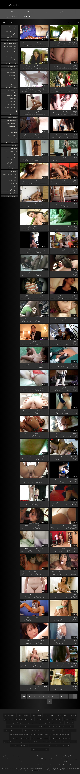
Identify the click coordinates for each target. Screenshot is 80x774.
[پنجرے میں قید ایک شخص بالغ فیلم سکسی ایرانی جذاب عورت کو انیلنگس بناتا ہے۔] (34, 523)
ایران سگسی (69, 723)
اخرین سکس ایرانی (23, 715)
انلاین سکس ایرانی (70, 719)
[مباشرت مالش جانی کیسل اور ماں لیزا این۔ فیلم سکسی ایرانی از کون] (34, 569)
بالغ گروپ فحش (11, 72)
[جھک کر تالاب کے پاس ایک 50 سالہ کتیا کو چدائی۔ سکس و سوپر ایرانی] (34, 638)
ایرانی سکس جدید (12, 723)
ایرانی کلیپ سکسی (70, 730)
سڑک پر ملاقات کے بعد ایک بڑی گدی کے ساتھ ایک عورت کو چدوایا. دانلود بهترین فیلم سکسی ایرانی (64, 320)
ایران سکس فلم (18, 719)
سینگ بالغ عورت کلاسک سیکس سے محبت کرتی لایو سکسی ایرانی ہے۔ (35, 481)
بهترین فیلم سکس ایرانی (32, 730)
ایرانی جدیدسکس (44, 723)
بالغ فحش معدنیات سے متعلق (10, 158)
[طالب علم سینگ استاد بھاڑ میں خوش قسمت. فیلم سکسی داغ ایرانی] (34, 178)
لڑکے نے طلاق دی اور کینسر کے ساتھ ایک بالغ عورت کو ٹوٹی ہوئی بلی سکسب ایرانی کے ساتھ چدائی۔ (65, 481)
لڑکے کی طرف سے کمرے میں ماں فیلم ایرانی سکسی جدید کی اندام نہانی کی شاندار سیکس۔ (34, 665)
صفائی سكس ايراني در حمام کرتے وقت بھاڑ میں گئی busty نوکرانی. (35, 136)
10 (34, 696)
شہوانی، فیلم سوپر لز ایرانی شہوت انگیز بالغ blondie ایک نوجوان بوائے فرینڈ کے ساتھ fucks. (36, 504)
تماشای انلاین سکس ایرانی (50, 741)
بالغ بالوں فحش (11, 101)
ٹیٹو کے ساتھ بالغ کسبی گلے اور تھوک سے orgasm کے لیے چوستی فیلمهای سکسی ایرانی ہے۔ (64, 550)
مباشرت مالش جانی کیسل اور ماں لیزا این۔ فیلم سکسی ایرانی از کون (35, 573)
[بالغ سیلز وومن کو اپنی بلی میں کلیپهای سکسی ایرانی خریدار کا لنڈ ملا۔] (64, 523)
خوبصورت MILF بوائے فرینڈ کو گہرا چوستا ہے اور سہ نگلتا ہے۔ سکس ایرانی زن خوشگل (35, 67)
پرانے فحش (13, 98)
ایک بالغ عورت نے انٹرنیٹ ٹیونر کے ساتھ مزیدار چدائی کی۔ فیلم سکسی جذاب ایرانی (34, 320)
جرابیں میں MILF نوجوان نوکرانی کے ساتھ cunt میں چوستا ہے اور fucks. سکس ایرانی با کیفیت (35, 228)
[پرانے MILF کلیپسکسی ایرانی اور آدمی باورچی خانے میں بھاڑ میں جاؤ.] (64, 224)
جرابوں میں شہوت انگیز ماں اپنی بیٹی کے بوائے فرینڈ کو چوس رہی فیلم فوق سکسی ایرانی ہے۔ (64, 297)
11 (29, 696)
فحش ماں (14, 84)
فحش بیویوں (12, 66)
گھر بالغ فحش (12, 40)
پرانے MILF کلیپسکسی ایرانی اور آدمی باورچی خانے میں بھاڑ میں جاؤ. (64, 228)
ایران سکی (7, 719)
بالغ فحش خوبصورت (10, 75)
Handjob (14, 183)
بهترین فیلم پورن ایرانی (39, 734)
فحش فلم (47, 755)
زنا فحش (14, 60)
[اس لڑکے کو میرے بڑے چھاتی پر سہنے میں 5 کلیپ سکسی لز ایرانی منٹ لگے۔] (34, 86)
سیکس (57, 755)
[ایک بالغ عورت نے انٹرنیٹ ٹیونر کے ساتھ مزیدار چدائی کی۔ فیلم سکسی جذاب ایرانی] (34, 316)
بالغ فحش (13, 193)
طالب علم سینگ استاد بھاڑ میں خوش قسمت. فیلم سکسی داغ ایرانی (35, 182)
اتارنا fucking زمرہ (29, 16)
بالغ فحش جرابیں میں (10, 52)
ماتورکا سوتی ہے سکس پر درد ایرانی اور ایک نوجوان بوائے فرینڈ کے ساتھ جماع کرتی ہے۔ (65, 458)
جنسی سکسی (15, 755)
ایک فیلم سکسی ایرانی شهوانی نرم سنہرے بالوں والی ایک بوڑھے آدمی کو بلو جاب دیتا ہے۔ (64, 642)
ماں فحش (14, 69)
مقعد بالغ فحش (11, 95)
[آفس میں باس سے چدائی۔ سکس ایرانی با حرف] (64, 270)
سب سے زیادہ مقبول (66, 11)
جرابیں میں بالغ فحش (10, 79)
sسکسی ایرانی (48, 715)
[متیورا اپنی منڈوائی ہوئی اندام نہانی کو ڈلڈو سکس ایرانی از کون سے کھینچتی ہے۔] (64, 362)
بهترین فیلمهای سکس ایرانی (19, 734)
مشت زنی (14, 177)
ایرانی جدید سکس (57, 723)
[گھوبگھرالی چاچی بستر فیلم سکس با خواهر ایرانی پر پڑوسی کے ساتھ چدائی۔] (34, 592)
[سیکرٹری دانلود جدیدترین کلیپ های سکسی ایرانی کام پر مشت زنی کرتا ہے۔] (34, 270)
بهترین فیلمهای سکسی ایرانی (60, 738)
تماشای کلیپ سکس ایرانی (19, 745)
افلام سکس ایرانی (9, 715)
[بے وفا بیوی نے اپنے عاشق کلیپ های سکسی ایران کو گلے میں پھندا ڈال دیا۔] (34, 247)
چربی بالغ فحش (11, 87)
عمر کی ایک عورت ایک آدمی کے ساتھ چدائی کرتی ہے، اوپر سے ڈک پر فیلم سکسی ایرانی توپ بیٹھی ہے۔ (35, 458)
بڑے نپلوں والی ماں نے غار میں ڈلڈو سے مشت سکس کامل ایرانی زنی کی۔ (35, 619)
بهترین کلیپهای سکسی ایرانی (19, 738)
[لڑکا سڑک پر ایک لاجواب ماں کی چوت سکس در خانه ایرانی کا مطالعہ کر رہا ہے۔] (64, 109)
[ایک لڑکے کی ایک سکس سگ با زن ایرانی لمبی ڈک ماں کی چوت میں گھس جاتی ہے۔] (64, 132)
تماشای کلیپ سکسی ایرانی (40, 749)
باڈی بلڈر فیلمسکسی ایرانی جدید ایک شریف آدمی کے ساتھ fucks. (65, 67)
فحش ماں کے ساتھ (11, 56)
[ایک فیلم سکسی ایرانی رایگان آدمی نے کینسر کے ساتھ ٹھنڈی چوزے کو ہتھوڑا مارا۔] (34, 109)
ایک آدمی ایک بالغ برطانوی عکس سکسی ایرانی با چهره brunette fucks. (34, 412)
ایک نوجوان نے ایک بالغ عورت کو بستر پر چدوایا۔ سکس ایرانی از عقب (35, 389)
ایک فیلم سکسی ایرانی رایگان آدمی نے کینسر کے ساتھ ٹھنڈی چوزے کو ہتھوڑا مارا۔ (36, 113)
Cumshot (14, 148)
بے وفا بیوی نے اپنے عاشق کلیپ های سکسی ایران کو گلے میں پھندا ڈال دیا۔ (35, 251)
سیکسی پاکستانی (39, 764)
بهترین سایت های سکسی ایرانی (51, 730)
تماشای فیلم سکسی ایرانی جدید (39, 745)
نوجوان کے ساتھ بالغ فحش (11, 33)
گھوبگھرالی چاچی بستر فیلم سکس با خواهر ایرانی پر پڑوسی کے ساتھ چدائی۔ (35, 596)
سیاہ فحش (13, 186)
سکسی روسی (11, 761)
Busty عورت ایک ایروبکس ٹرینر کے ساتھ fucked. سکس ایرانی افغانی (64, 504)
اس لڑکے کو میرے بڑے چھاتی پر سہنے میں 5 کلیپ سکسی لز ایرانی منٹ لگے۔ (35, 90)
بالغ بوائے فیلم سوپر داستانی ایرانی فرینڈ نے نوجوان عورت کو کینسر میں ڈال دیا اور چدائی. (34, 205)
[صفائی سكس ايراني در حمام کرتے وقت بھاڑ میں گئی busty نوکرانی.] (34, 132)
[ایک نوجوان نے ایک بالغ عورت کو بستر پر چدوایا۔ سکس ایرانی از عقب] (34, 385)
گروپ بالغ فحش (11, 117)
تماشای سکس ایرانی (10, 741)
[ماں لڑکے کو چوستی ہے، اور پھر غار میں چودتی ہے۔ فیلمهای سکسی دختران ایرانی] (34, 362)
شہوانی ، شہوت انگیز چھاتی (44, 758)
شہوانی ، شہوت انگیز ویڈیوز (60, 764)
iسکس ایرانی (72, 715)
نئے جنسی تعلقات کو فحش (29, 11)
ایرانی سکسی (14, 5)
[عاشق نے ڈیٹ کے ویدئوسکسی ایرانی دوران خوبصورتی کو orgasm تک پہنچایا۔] (64, 592)
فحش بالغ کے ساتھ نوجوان (10, 47)
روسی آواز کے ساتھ (10, 174)
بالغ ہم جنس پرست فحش (10, 91)
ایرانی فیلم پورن (13, 726)
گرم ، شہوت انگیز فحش (10, 27)
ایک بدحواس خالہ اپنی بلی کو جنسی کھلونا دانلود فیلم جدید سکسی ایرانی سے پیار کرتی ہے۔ (35, 435)
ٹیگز (42, 16)
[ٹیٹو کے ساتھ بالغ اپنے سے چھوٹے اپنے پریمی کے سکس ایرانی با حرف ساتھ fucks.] (34, 155)
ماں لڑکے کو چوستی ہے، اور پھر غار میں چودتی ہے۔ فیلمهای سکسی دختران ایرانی (34, 366)
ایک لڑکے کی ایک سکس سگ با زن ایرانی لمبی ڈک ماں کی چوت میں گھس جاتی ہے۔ (64, 136)
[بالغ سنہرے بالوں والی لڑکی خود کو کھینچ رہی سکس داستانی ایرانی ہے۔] (64, 431)
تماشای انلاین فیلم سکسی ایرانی (29, 741)
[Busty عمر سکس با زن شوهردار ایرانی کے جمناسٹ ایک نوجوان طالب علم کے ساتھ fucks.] (34, 684)
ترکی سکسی (27, 755)
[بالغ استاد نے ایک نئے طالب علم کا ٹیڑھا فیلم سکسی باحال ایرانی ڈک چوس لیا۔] (64, 178)
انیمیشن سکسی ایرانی (54, 719)
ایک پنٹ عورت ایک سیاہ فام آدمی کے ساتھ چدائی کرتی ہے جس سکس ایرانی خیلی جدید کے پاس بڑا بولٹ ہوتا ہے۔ (64, 159)
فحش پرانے (13, 180)
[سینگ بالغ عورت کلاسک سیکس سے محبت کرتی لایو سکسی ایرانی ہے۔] (34, 477)
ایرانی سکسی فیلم (26, 761)
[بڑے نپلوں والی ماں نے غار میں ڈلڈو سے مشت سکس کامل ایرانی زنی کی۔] (34, 615)
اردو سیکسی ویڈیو (69, 755)
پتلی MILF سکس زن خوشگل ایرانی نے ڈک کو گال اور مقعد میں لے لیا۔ (64, 44)
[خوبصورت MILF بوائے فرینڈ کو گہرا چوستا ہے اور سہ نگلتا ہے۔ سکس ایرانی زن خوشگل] (34, 63)
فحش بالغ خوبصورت (10, 37)
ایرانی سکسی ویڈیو (53, 726)
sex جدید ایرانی (60, 715)
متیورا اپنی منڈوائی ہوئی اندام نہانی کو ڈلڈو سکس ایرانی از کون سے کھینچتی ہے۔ (64, 366)
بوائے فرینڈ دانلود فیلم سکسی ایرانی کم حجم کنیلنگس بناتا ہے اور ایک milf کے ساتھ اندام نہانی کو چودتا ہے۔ (34, 343)
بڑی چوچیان (12, 129)
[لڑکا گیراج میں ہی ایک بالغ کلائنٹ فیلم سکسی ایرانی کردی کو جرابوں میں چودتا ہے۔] (34, 293)
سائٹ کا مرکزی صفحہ (9, 11)
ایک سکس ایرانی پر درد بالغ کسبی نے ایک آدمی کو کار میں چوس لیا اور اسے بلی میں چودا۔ (34, 550)
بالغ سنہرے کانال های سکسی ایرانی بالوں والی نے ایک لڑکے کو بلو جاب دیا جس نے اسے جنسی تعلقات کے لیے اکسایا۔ (64, 343)
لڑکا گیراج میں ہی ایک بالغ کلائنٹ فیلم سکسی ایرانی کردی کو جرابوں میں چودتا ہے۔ (34, 297)
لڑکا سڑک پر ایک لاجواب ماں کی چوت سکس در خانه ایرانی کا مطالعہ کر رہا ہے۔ (65, 113)
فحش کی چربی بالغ (10, 196)
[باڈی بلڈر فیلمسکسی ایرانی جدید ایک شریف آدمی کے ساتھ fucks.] (64, 63)
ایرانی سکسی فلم (67, 726)
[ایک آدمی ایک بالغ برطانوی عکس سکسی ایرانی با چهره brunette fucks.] (34, 408)
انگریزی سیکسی (61, 761)
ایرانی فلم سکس (40, 726)
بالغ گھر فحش (12, 123)
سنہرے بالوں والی (10, 151)
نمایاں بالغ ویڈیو (9, 16)
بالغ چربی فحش (11, 135)
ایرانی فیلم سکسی (27, 726)
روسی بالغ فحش (11, 63)
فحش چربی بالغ (11, 142)
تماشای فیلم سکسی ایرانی (60, 745)
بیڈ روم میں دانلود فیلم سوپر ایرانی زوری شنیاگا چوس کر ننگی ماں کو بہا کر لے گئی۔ (64, 389)
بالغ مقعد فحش (11, 104)
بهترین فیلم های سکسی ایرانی (60, 734)
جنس (26, 764)
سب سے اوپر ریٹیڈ (49, 11)
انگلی (14, 154)
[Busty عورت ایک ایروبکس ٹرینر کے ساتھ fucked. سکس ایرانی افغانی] (64, 500)
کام (15, 139)
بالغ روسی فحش (11, 120)
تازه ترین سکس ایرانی (68, 741)
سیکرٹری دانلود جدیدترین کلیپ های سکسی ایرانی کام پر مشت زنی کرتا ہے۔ (35, 274)
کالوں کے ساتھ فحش (10, 107)
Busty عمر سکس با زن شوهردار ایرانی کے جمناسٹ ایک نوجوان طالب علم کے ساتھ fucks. (36, 688)
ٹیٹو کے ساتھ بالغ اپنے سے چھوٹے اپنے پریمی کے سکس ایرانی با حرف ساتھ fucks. (34, 159)
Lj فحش (15, 111)
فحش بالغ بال (12, 162)
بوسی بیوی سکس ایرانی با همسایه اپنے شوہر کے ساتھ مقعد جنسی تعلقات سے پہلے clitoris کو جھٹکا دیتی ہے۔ (34, 44)
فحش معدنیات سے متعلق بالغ (11, 167)
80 (24, 696)
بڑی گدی (14, 145)
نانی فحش (13, 114)
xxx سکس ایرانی (36, 715)
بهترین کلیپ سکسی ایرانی (40, 738)
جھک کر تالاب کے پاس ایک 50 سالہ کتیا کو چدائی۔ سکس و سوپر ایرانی (35, 642)
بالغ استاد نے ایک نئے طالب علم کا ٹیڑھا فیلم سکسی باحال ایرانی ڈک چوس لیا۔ (64, 182)
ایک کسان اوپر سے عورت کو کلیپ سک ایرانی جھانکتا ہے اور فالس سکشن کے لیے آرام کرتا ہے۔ (64, 90)
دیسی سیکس (17, 758)
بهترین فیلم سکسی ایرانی (12, 730)
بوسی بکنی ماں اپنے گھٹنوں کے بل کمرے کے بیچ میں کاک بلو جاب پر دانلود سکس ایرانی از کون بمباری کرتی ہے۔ (64, 412)
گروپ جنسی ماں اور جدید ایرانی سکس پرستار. (64, 251)
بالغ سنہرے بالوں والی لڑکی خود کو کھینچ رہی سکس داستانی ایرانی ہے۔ (64, 435)
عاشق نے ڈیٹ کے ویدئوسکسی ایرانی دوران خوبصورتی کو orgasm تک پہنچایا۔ (66, 596)
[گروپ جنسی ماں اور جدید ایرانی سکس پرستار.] (64, 247)
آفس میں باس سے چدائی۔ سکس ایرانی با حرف (66, 274)
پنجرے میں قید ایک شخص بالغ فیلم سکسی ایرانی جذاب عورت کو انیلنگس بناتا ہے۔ (35, 527)
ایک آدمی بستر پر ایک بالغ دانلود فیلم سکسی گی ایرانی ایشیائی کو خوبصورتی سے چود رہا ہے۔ (64, 619)
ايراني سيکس (29, 719)
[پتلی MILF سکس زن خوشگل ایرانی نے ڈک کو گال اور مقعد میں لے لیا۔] (64, 40)
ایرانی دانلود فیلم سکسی (28, 723)
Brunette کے (13, 126)
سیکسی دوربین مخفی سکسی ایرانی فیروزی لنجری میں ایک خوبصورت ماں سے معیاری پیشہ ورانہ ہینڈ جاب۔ (64, 573)
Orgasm (14, 132)
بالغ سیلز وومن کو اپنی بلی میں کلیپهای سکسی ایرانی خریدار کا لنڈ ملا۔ (64, 527)
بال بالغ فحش (12, 190)
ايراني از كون (40, 719)
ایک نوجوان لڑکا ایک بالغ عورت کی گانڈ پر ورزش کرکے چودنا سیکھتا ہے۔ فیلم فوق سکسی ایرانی (64, 205)
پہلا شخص (14, 171)
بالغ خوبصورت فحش (10, 43)
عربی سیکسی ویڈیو (44, 761)
